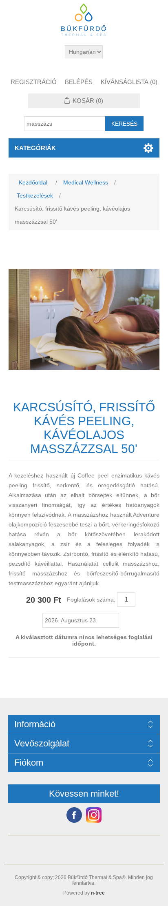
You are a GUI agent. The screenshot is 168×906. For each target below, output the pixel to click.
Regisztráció (34, 81)
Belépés (79, 81)
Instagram (94, 815)
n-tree (98, 893)
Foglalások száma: (91, 599)
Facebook (74, 815)
